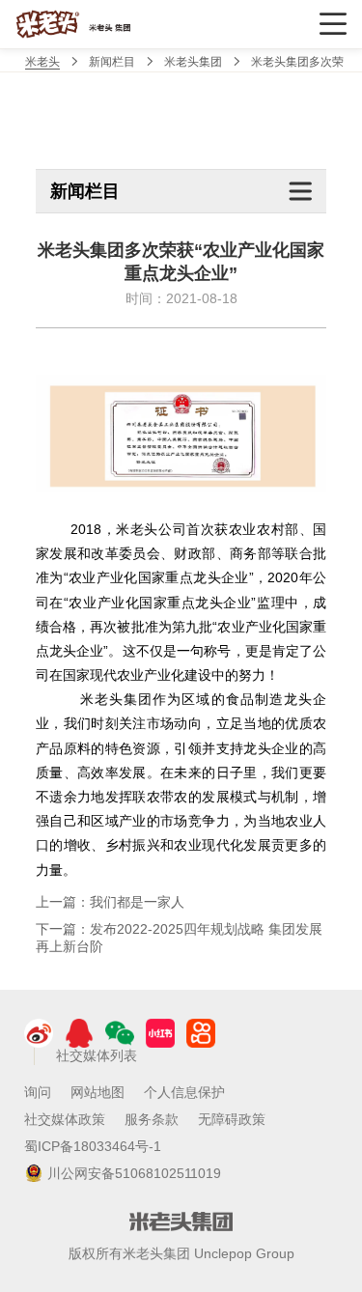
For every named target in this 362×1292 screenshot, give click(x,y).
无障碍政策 (231, 1119)
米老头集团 (193, 62)
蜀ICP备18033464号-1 (92, 1146)
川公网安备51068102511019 (134, 1173)
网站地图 (97, 1092)
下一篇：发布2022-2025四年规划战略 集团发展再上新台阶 (179, 937)
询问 (37, 1092)
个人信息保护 (184, 1092)
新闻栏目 (112, 62)
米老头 (42, 62)
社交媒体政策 (64, 1119)
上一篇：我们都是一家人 (110, 902)
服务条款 (152, 1119)
